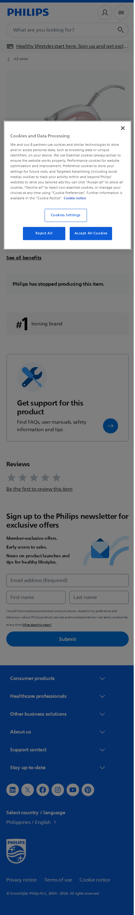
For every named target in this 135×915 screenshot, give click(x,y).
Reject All (41, 238)
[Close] (118, 127)
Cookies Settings (63, 220)
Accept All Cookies (88, 238)
